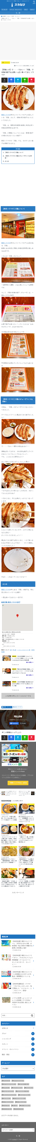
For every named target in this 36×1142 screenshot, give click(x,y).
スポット (32, 9)
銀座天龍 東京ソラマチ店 (10, 602)
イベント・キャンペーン (16, 9)
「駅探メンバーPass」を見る (18, 783)
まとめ (6, 161)
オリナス (29, 1087)
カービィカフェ (9, 1091)
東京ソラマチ (6, 115)
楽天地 (6, 1105)
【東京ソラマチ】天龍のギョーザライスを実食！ (17, 157)
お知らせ (5, 1028)
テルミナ (7, 1098)
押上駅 (14, 650)
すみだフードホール (10, 1084)
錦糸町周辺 (19, 1109)
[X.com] (16, 13)
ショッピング (6, 1039)
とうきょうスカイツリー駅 (23, 650)
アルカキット (17, 1087)
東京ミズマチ (21, 1102)
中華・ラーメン (15, 16)
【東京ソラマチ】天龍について (13, 152)
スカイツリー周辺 (23, 1091)
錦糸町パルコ (25, 1105)
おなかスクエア (19, 1080)
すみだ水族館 (24, 1084)
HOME (4, 16)
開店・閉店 (6, 1054)
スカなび (14, 1139)
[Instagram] (19, 13)
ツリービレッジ (25, 1095)
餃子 (11, 650)
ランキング (4, 9)
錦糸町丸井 (8, 1109)
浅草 (15, 1105)
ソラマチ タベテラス (10, 1095)
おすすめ (7, 1080)
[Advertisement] (18, 41)
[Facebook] (14, 723)
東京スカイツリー (20, 1098)
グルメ (26, 9)
